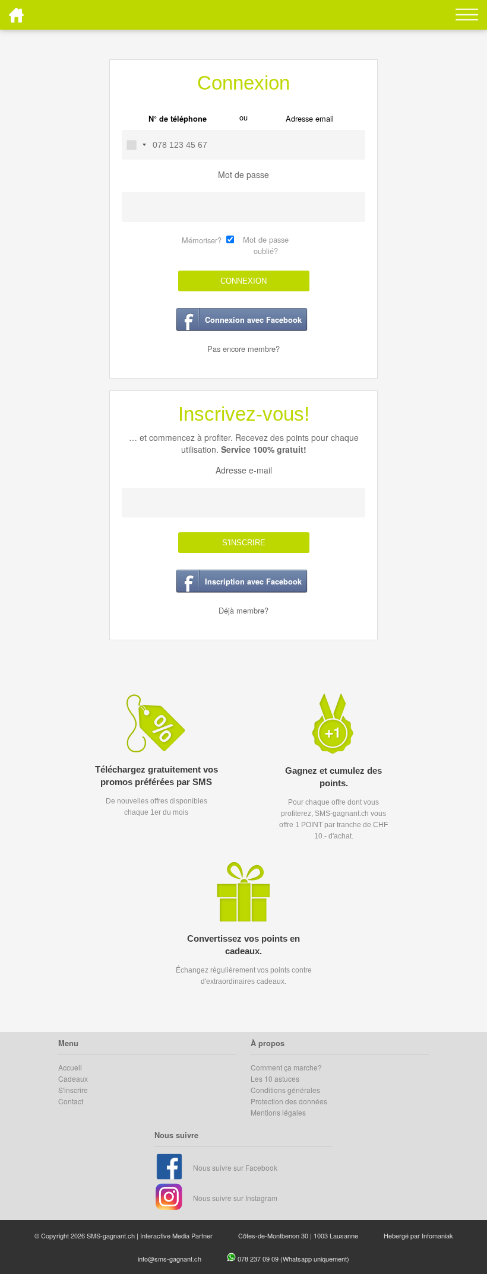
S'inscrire (73, 1090)
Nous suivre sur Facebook (235, 1167)
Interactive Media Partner (176, 1235)
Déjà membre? (243, 610)
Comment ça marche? (286, 1067)
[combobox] (136, 145)
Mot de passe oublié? (266, 245)
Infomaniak (437, 1235)
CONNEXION (243, 281)
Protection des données (289, 1101)
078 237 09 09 (259, 1258)
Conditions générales (285, 1090)
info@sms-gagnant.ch (169, 1258)
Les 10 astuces (275, 1078)
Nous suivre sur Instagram (235, 1198)
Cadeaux (73, 1078)
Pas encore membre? (243, 348)
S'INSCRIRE (243, 542)
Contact (70, 1101)
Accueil (70, 1067)
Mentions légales (278, 1112)
